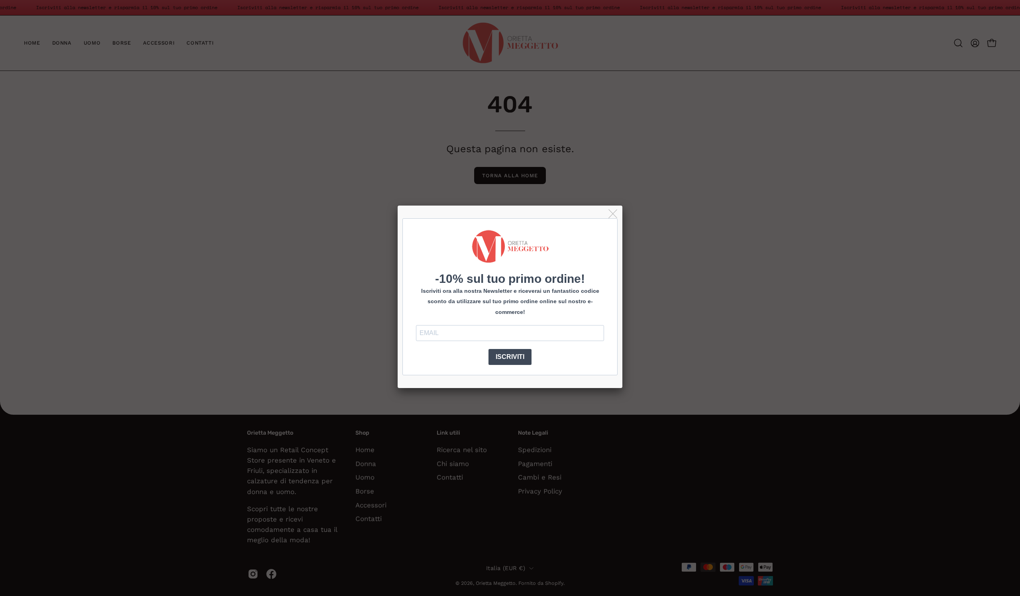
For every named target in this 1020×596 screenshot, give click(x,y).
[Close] (613, 214)
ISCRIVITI (510, 356)
